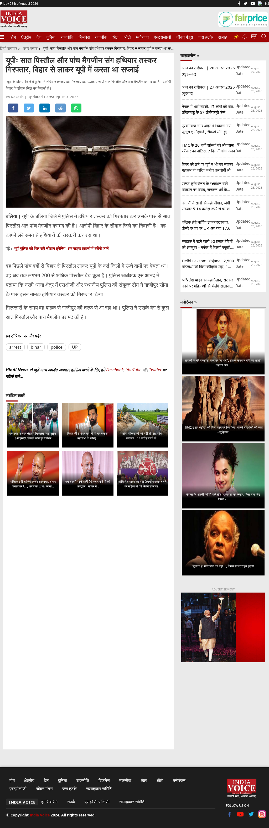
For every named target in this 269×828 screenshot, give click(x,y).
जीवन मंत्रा (183, 37)
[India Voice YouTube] (240, 816)
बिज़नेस (84, 37)
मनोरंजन (141, 37)
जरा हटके (204, 37)
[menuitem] (13, 37)
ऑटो (127, 37)
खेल (115, 37)
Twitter (155, 370)
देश (39, 37)
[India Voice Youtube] (253, 4)
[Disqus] (88, 565)
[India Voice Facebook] (239, 4)
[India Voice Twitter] (245, 4)
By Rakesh (15, 96)
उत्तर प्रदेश (30, 48)
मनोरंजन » (188, 302)
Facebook (115, 370)
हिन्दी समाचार (8, 48)
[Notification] (244, 38)
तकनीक (100, 37)
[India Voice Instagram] (267, 4)
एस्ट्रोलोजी (161, 37)
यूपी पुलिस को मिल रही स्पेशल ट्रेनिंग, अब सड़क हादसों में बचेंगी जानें (61, 248)
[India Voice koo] (260, 4)
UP (75, 347)
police (57, 347)
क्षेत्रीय (25, 37)
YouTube (134, 370)
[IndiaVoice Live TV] (254, 37)
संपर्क (71, 802)
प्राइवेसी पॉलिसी (97, 802)
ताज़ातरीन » (189, 55)
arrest (15, 347)
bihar (36, 347)
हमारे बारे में (49, 802)
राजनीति (66, 37)
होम (13, 37)
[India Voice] (14, 26)
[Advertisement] (223, 706)
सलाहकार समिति (99, 788)
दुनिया (50, 37)
